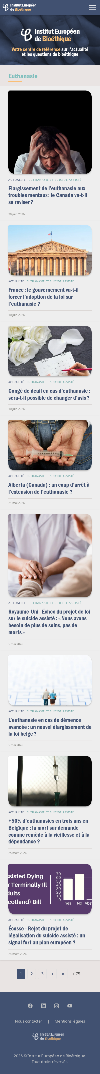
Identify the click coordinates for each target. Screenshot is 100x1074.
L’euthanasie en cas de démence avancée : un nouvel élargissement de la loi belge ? (50, 726)
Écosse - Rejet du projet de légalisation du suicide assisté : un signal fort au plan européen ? (46, 935)
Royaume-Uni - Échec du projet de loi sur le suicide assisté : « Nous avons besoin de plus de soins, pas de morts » (49, 622)
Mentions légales (70, 1021)
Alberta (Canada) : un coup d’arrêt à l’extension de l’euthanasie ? (49, 488)
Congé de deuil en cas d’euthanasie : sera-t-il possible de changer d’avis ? (49, 394)
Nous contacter (28, 1021)
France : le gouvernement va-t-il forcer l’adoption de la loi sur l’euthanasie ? (43, 296)
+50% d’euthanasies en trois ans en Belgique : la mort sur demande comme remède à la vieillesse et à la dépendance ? (49, 831)
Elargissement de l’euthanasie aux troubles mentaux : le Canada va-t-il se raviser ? (47, 195)
